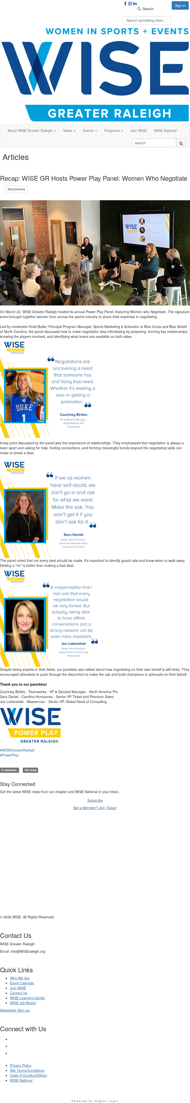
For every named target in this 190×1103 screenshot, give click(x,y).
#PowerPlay (9, 754)
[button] (32, 130)
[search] (181, 143)
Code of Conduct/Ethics (28, 1075)
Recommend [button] (16, 189)
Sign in (180, 5)
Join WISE (139, 130)
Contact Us (18, 992)
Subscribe (95, 800)
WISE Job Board (23, 1002)
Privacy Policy (20, 1065)
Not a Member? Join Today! (95, 807)
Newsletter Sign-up (15, 1010)
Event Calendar (22, 982)
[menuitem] (138, 130)
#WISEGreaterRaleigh (17, 750)
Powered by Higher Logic (95, 1101)
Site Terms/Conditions (27, 1070)
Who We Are (20, 978)
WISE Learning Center (27, 997)
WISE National (165, 130)
